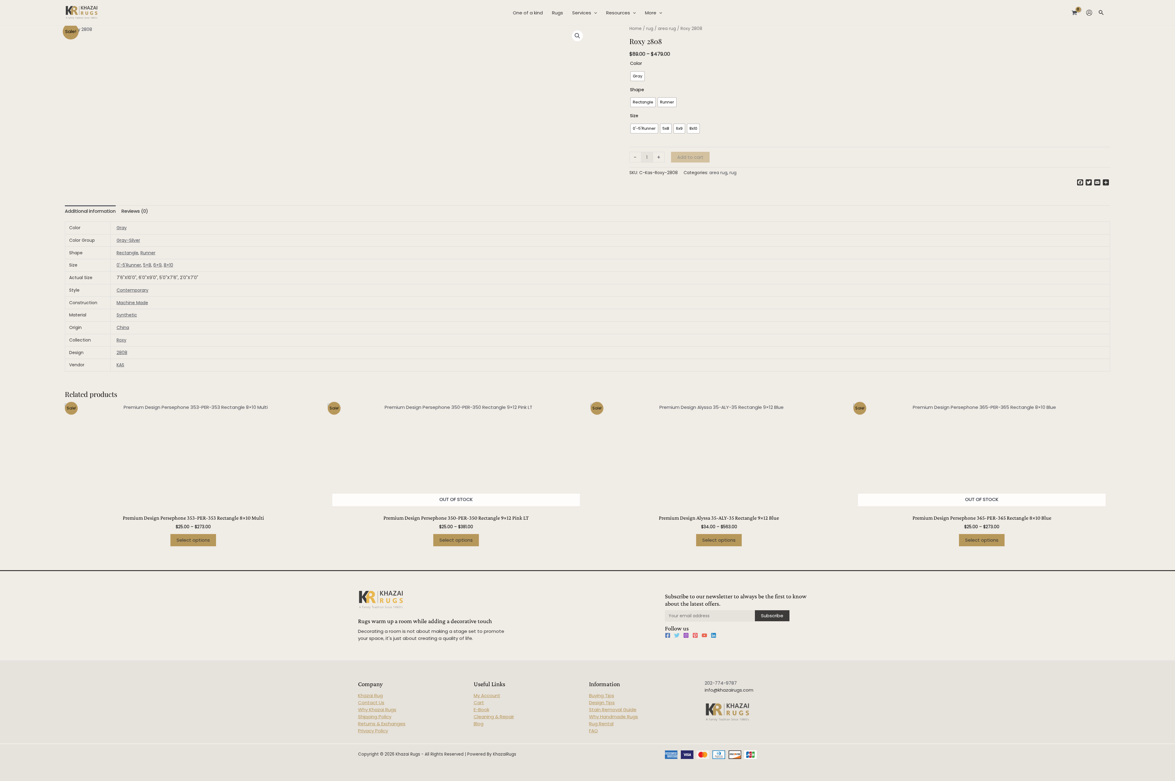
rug (649, 29)
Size (634, 116)
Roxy (121, 340)
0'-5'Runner (129, 265)
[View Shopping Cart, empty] (1074, 12)
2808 (122, 352)
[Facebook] (667, 635)
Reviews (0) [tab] (134, 211)
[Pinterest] (695, 635)
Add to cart (690, 157)
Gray (122, 228)
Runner (147, 253)
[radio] (637, 76)
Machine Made (132, 303)
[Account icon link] (1089, 12)
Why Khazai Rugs (377, 709)
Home (635, 29)
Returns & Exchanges (381, 723)
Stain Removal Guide (612, 709)
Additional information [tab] (90, 211)
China (123, 327)
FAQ (593, 730)
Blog (478, 723)
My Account (487, 695)
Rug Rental (601, 723)
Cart (479, 702)
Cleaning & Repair (494, 716)
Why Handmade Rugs (613, 716)
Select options (193, 540)
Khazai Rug (370, 695)
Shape (637, 90)
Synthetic (127, 315)
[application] (594, 13)
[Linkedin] (713, 635)
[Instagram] (686, 635)
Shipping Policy (374, 716)
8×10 (168, 265)
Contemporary (132, 290)
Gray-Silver (128, 240)
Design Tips (602, 702)
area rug (667, 29)
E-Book (481, 709)
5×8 (147, 265)
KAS (120, 365)
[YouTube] (704, 635)
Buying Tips (601, 695)
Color (636, 63)
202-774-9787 (721, 683)
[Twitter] (677, 635)
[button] (577, 35)
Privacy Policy (373, 730)
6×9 (157, 265)
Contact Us (371, 702)
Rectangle (127, 253)
